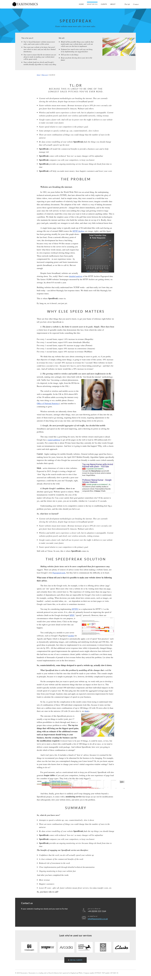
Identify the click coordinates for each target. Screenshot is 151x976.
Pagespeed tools (59, 572)
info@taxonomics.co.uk (98, 918)
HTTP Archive (78, 231)
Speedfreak (52, 75)
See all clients (76, 960)
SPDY (72, 615)
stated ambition (54, 439)
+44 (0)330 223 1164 (97, 911)
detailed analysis (75, 276)
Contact (136, 4)
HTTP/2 (75, 609)
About (112, 4)
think (87, 711)
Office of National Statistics (48, 403)
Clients (104, 4)
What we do (92, 4)
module (71, 635)
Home (81, 4)
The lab (127, 4)
